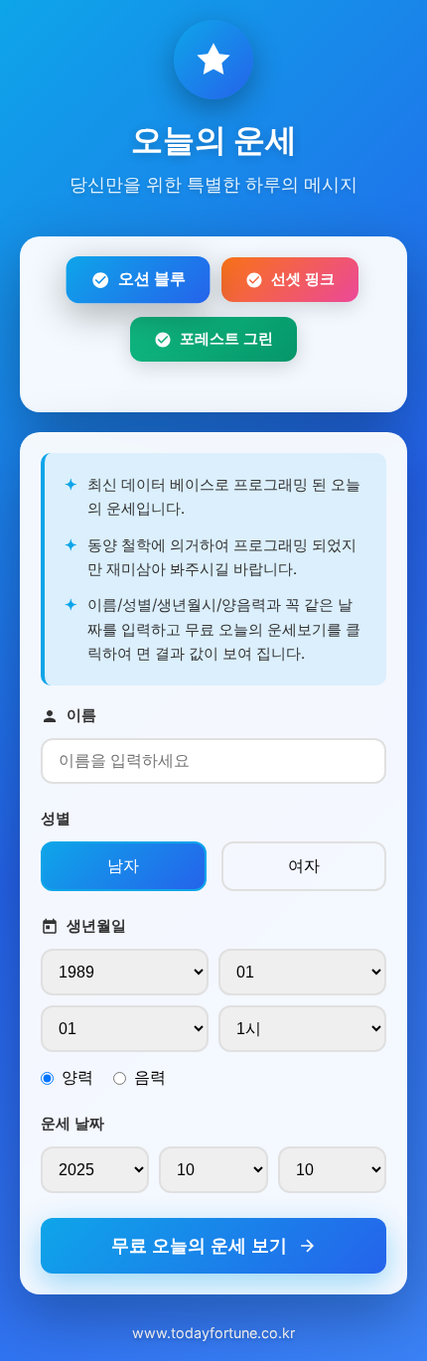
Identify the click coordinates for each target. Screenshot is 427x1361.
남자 (123, 865)
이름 (81, 714)
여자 (304, 865)
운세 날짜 (72, 1123)
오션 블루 (151, 279)
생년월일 (96, 925)
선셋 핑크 (303, 278)
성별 (56, 818)
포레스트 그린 (226, 338)
